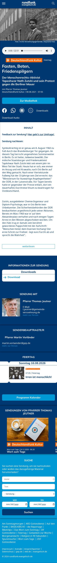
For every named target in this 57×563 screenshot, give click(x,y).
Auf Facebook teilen (4, 110)
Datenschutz (8, 551)
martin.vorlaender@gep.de (16, 343)
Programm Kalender (29, 397)
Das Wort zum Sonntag (26, 530)
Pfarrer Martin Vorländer (19, 337)
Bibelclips (7, 530)
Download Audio (11, 118)
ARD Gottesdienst (35, 523)
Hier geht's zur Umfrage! (41, 134)
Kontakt (18, 549)
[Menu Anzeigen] (3, 3)
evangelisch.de (40, 551)
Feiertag (47, 60)
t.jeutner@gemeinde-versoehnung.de (34, 311)
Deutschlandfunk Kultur (13, 91)
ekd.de (28, 551)
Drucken (30, 110)
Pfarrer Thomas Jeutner (16, 89)
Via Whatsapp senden (13, 110)
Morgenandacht (10, 536)
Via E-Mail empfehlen (22, 110)
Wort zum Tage (13, 449)
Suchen (53, 3)
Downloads (42, 110)
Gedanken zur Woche (40, 533)
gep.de (19, 551)
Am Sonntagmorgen (12, 523)
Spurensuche (9, 539)
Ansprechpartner (32, 549)
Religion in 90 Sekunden (33, 536)
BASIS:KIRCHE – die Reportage (26, 527)
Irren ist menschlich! (39, 377)
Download (14, 277)
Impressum (7, 549)
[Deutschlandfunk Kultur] (24, 60)
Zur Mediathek (28, 100)
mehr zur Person (30, 315)
